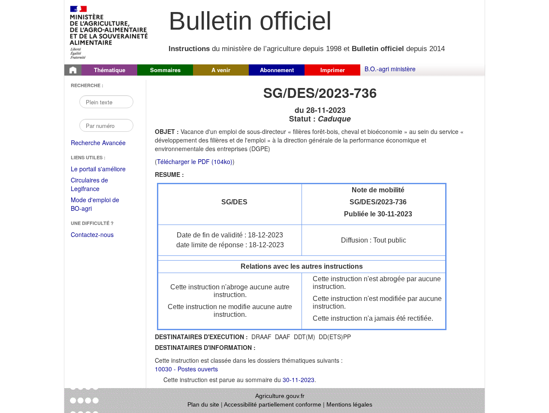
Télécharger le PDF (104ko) (194, 161)
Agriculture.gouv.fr (280, 395)
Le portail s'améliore (104, 169)
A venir (220, 70)
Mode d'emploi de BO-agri (95, 204)
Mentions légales (349, 404)
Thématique (109, 70)
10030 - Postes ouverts (186, 368)
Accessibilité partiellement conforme (272, 404)
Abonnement (277, 70)
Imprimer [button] (332, 70)
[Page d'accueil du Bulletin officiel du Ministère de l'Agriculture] (72, 70)
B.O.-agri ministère (390, 68)
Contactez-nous (92, 234)
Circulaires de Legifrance (96, 185)
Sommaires (165, 70)
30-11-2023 (298, 379)
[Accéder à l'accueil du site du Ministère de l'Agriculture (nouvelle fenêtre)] (109, 31)
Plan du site (203, 404)
